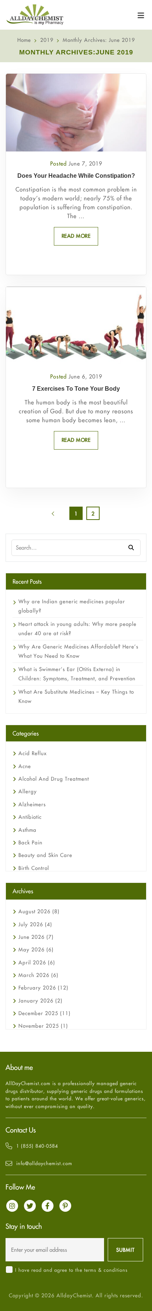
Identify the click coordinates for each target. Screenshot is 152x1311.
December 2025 (44, 1013)
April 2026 (36, 962)
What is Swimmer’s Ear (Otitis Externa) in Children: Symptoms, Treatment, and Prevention (76, 674)
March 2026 (38, 975)
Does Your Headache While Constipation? (76, 176)
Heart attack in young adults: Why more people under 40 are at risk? (77, 629)
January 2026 (40, 1000)
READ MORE (76, 236)
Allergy (27, 791)
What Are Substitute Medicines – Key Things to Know (76, 696)
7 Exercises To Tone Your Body (76, 389)
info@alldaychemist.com (44, 1163)
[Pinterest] (65, 1205)
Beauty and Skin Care (45, 855)
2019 (46, 40)
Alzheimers (32, 804)
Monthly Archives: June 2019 (99, 40)
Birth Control (33, 868)
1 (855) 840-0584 (37, 1146)
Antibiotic (30, 817)
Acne (24, 766)
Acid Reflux (32, 753)
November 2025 (43, 1026)
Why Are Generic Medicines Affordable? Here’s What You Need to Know (78, 651)
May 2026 (35, 949)
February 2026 (43, 987)
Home (24, 40)
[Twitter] (30, 1205)
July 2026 (35, 924)
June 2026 (35, 937)
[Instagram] (12, 1205)
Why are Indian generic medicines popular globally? (71, 606)
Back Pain (30, 842)
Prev (59, 516)
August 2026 (38, 911)
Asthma (27, 830)
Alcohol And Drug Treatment (53, 778)
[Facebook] (47, 1205)
